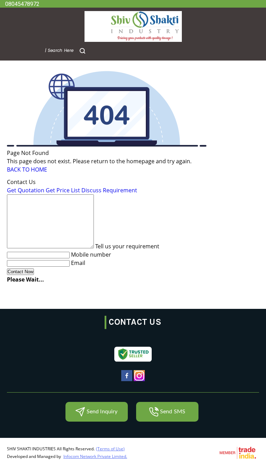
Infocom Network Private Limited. (95, 456)
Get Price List (63, 190)
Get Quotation (25, 190)
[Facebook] (127, 380)
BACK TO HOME (27, 169)
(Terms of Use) (110, 449)
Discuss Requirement (109, 190)
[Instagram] (139, 380)
